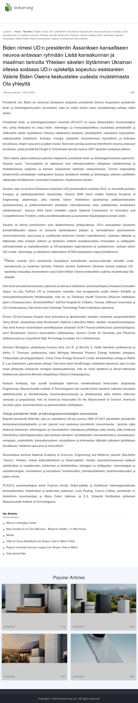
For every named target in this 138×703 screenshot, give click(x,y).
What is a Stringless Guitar (21, 523)
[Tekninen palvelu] (18, 6)
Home (18, 31)
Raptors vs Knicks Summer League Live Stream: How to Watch (42, 547)
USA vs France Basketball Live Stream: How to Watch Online (40, 541)
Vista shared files (16, 553)
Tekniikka (28, 31)
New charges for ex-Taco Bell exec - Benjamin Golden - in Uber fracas (46, 529)
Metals (10, 535)
